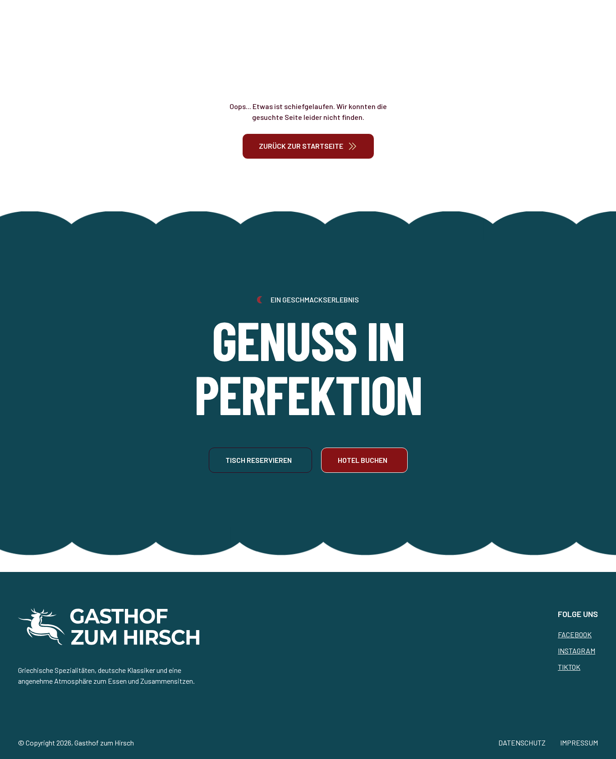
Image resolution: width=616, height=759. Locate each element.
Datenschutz (522, 742)
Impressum (579, 742)
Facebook (575, 634)
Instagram (576, 650)
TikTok (569, 667)
